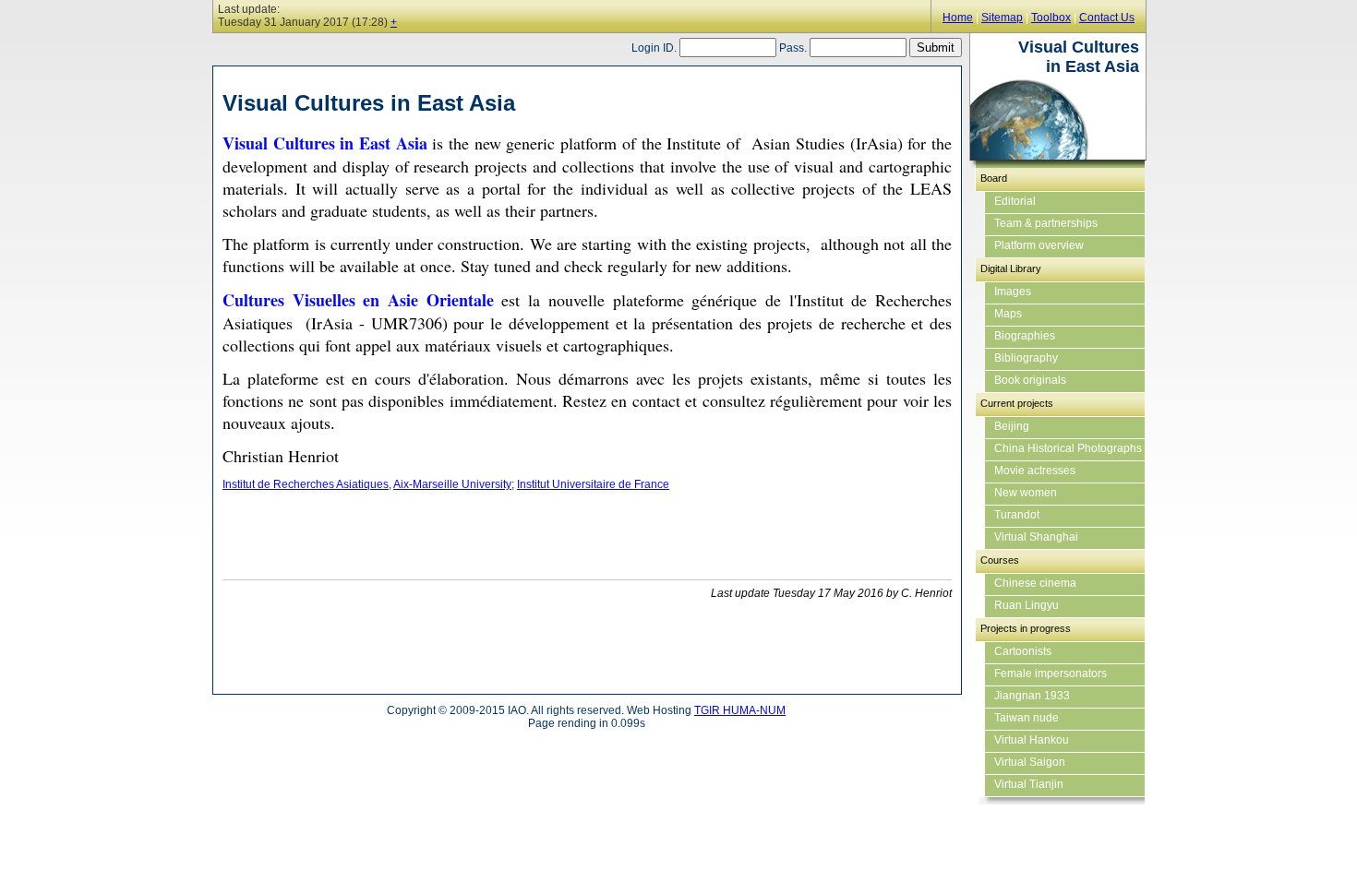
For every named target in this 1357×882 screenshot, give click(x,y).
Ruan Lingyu (1026, 605)
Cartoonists (1022, 651)
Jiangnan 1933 (1032, 695)
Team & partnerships (1046, 223)
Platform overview (1039, 245)
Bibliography (1026, 358)
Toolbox (1051, 17)
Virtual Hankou (1031, 739)
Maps (1008, 313)
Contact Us (1107, 17)
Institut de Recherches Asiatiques (305, 484)
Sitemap (1002, 17)
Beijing (1011, 426)
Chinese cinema (1035, 583)
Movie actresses (1034, 470)
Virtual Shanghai (1036, 536)
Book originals (1030, 380)
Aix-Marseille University (452, 484)
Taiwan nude (1026, 717)
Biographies (1024, 335)
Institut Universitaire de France (593, 484)
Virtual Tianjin (1028, 784)
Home (958, 17)
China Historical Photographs (1068, 448)
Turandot (1016, 514)
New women (1025, 492)
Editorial (1015, 201)
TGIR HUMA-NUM (740, 710)
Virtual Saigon (1029, 762)
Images (1012, 291)
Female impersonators (1050, 673)
